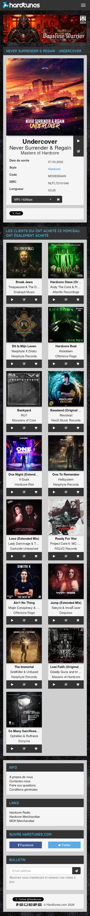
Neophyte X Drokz (24, 351)
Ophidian (16, 736)
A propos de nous (21, 777)
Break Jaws (24, 282)
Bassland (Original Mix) (67, 410)
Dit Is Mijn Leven (24, 346)
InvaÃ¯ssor (72, 607)
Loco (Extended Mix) (24, 538)
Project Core (58, 543)
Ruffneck (32, 736)
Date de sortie (19, 160)
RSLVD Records (66, 548)
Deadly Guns (59, 671)
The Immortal (24, 666)
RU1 (24, 415)
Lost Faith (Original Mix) (68, 666)
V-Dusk (24, 479)
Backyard (24, 410)
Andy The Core (60, 287)
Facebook (26, 845)
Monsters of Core (24, 420)
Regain (63, 147)
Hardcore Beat (66, 346)
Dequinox (65, 612)
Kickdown (66, 351)
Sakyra (57, 607)
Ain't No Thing (24, 602)
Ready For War (66, 538)
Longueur (16, 189)
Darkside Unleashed (24, 548)
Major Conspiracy (20, 607)
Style (13, 167)
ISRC (12, 181)
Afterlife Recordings (66, 292)
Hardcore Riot (24, 484)
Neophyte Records (24, 356)
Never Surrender (28, 147)
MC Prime (79, 543)
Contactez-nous (19, 781)
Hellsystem (66, 479)
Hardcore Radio (19, 812)
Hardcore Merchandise (24, 816)
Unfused (32, 671)
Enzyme (24, 741)
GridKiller (16, 671)
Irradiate (80, 671)
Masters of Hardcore (40, 153)
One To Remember (66, 474)
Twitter (66, 845)
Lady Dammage (19, 543)
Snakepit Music (24, 292)
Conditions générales (23, 789)
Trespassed (16, 287)
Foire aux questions (22, 785)
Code (13, 174)
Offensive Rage (66, 356)
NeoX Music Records (66, 420)
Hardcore (54, 169)
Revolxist (66, 415)
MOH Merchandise (21, 821)
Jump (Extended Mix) (65, 602)
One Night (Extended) (24, 474)
